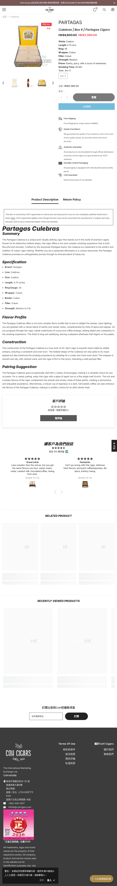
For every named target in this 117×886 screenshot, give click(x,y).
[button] (56, 492)
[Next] (53, 83)
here (13, 218)
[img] (58, 448)
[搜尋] (104, 10)
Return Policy (72, 199)
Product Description (45, 199)
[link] (20, 578)
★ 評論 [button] (114, 445)
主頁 (4, 16)
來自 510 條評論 (56, 451)
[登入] (113, 10)
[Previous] (3, 83)
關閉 (114, 3)
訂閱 (76, 716)
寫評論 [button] (58, 418)
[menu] (4, 9)
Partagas (70, 22)
